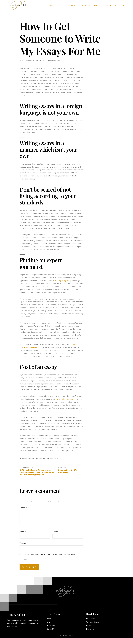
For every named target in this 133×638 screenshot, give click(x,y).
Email (55, 532)
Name (23, 532)
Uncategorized (54, 458)
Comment (24, 508)
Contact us (119, 5)
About (60, 5)
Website (23, 543)
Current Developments (89, 5)
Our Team (107, 5)
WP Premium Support (28, 60)
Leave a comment (55, 60)
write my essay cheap (63, 281)
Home (51, 5)
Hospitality (72, 5)
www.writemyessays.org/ (66, 399)
